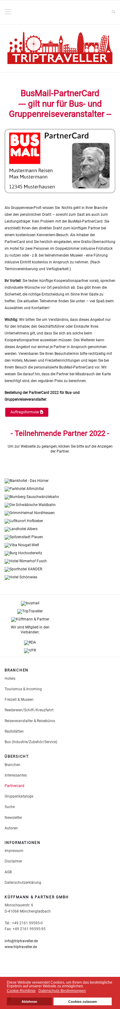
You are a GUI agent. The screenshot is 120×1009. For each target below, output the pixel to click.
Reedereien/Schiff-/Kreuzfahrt (29, 710)
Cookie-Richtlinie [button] (21, 991)
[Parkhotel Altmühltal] (60, 489)
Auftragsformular (25, 412)
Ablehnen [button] (29, 1001)
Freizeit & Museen (19, 699)
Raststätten (14, 731)
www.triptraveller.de (21, 947)
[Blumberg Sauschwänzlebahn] (60, 497)
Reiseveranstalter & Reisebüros (30, 721)
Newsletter (13, 817)
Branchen (12, 765)
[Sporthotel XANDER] (60, 569)
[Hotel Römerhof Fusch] (60, 561)
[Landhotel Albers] (60, 529)
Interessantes (16, 775)
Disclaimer (13, 861)
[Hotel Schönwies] (60, 577)
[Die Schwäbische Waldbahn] (60, 505)
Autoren (11, 828)
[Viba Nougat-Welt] (60, 545)
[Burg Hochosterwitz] (60, 553)
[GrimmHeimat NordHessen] (60, 513)
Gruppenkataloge (19, 796)
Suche (10, 807)
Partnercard (14, 786)
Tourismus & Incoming (23, 689)
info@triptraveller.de (21, 941)
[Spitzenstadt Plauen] (60, 537)
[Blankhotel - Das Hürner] (60, 481)
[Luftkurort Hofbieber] (60, 521)
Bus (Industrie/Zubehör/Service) (31, 742)
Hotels (10, 678)
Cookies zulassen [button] (82, 1001)
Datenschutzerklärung (23, 882)
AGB (8, 872)
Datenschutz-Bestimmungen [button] (62, 991)
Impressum (14, 851)
